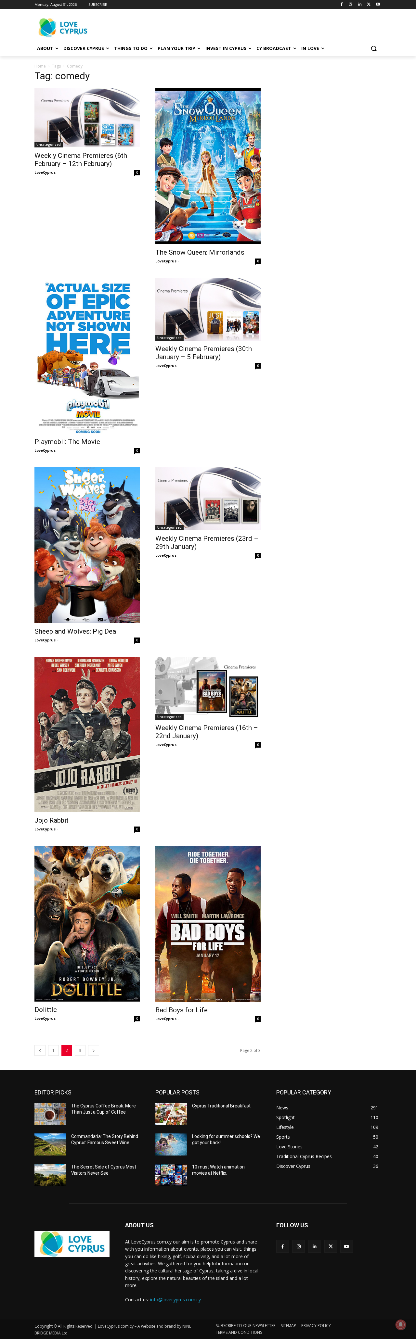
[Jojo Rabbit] (87, 735)
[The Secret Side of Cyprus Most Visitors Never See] (50, 1175)
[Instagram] (351, 4)
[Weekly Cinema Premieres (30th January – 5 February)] (208, 309)
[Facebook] (341, 4)
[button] (374, 48)
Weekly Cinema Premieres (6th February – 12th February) (80, 160)
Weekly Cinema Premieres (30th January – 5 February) (203, 353)
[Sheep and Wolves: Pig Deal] (87, 545)
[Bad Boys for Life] (208, 924)
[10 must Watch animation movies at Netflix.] (171, 1175)
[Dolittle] (87, 924)
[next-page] (93, 1050)
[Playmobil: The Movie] (87, 356)
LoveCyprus (45, 172)
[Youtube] (378, 4)
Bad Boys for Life (181, 1010)
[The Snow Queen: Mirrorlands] (208, 166)
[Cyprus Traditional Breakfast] (171, 1114)
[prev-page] (40, 1050)
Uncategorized (48, 144)
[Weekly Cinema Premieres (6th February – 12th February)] (87, 117)
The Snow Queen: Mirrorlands (199, 252)
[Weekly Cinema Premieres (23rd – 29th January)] (208, 498)
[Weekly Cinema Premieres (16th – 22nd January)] (208, 688)
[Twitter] (368, 4)
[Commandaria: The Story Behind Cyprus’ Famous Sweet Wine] (50, 1144)
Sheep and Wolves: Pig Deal (76, 631)
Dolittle (45, 1010)
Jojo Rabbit (51, 820)
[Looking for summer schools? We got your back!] (171, 1144)
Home (40, 66)
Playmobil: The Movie (67, 442)
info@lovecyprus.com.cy (175, 1299)
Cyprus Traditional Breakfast (221, 1105)
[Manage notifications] (401, 1325)
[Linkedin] (360, 4)
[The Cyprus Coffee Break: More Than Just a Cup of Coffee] (50, 1114)
